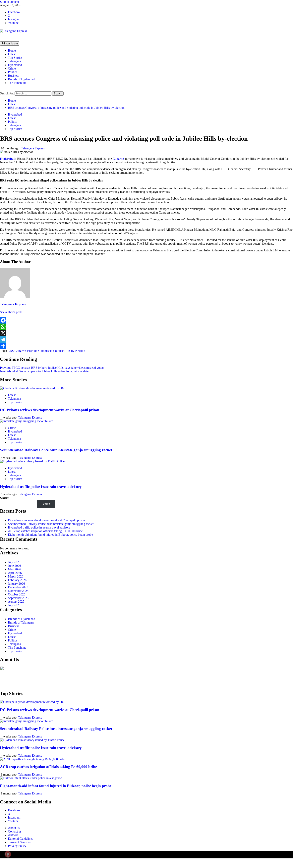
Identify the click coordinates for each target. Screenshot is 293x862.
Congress (118, 158)
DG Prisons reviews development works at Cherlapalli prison (49, 410)
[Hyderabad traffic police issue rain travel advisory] (32, 461)
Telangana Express (33, 148)
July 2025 (14, 605)
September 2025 (18, 598)
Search (4, 497)
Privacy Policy (17, 845)
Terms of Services (19, 842)
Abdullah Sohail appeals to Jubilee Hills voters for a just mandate (44, 371)
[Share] (146, 346)
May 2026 (14, 569)
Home (12, 50)
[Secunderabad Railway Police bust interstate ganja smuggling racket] (26, 421)
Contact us (14, 831)
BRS (11, 350)
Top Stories (15, 57)
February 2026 (17, 580)
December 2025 (18, 587)
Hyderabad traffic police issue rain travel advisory (41, 486)
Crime (12, 68)
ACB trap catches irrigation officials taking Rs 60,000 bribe (45, 531)
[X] (146, 333)
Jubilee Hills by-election (70, 350)
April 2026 (15, 573)
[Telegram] (146, 339)
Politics (12, 72)
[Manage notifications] (8, 854)
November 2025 (18, 590)
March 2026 (15, 576)
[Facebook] (146, 320)
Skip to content (9, 1)
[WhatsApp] (146, 327)
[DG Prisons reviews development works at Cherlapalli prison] (32, 388)
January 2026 (16, 583)
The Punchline (17, 82)
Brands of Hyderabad (21, 79)
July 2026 (14, 562)
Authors (13, 835)
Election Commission (40, 350)
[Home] (1, 39)
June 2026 (14, 565)
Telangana (14, 61)
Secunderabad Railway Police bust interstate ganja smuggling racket (56, 450)
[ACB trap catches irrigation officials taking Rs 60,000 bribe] (32, 759)
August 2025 (16, 601)
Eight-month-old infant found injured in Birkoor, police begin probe (50, 534)
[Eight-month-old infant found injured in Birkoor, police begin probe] (31, 778)
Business (13, 75)
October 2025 (16, 594)
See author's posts (11, 312)
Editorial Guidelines (20, 838)
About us (14, 828)
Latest (12, 54)
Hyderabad (15, 65)
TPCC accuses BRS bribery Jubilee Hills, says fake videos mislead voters (52, 367)
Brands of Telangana (21, 622)
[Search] (1, 89)
